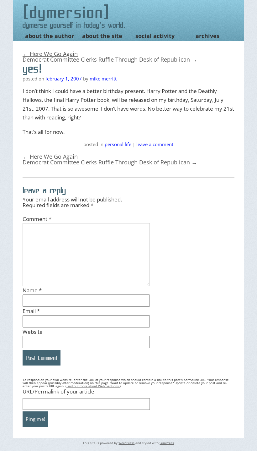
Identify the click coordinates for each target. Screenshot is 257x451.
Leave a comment (154, 144)
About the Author (49, 36)
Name (32, 290)
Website (33, 331)
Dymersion (66, 12)
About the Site (102, 36)
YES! (32, 68)
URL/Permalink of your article (58, 391)
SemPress (167, 443)
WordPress (126, 443)
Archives (207, 36)
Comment (37, 219)
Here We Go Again (50, 54)
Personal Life (118, 144)
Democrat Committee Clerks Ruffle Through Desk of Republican (110, 59)
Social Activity (155, 36)
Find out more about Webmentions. (93, 386)
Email (31, 311)
